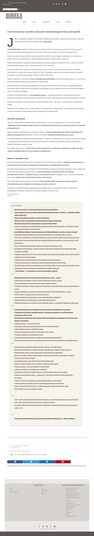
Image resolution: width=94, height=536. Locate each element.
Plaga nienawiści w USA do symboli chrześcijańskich (32, 366)
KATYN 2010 (69, 508)
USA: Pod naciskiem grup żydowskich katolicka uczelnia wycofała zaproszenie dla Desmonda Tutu (47, 237)
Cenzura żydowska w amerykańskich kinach (29, 335)
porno (26, 454)
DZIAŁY (34, 22)
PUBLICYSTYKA (70, 503)
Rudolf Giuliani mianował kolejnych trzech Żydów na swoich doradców (37, 260)
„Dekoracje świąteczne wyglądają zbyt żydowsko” (31, 369)
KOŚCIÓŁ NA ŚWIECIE (72, 488)
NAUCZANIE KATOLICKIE (73, 505)
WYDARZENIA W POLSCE (73, 497)
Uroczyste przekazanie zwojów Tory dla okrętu (34, 332)
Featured (28, 451)
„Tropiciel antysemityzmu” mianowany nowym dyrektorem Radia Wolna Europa (40, 262)
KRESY (68, 499)
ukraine (45, 454)
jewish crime (20, 454)
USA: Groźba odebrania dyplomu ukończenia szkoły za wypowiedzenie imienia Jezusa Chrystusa (46, 399)
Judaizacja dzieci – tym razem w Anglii (27, 323)
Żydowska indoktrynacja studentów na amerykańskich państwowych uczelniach (42, 309)
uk (41, 454)
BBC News (48, 41)
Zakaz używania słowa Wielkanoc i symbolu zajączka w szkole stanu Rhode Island (42, 386)
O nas (58, 22)
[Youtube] (65, 4)
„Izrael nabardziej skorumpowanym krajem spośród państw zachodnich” (38, 297)
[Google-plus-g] (59, 4)
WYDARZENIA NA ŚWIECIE (73, 494)
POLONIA (68, 501)
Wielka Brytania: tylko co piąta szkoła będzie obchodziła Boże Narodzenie (39, 352)
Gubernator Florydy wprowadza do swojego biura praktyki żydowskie (37, 268)
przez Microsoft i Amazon (38, 95)
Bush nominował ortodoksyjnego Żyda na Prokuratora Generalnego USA (38, 246)
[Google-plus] (47, 526)
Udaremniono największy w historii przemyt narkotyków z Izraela (38, 280)
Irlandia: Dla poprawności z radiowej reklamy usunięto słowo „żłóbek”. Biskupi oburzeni (43, 350)
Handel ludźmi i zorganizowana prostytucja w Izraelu (32, 294)
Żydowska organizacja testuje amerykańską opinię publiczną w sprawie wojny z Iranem (43, 235)
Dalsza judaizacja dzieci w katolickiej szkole (29, 329)
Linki (42, 488)
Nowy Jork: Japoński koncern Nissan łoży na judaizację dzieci (35, 402)
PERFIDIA (68, 512)
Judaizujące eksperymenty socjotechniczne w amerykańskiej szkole (37, 326)
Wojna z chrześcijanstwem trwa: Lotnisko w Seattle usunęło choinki (36, 364)
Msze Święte (44, 490)
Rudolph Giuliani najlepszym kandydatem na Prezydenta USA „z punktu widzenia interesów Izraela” (47, 265)
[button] (15, 461)
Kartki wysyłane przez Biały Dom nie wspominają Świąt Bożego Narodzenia (39, 383)
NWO (67, 510)
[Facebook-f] (53, 4)
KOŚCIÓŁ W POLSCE (72, 492)
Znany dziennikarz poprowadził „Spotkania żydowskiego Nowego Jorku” (38, 337)
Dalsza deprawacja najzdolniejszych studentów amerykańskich (35, 300)
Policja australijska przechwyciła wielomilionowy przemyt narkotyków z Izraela (43, 292)
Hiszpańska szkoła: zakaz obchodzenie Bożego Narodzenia (34, 361)
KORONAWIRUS (70, 507)
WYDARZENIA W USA (72, 495)
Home (24, 22)
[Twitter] (56, 4)
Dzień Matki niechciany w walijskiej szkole (28, 389)
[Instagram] (62, 4)
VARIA (67, 514)
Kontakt (69, 22)
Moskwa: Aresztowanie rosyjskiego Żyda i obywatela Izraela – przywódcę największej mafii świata (46, 303)
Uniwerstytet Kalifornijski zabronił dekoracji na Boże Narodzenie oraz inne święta (41, 372)
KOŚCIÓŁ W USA (70, 490)
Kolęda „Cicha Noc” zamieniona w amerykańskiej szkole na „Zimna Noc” (38, 380)
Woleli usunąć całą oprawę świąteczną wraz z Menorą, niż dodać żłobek (38, 347)
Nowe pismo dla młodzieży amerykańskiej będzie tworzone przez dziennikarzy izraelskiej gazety (46, 340)
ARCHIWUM (46, 22)
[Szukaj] (18, 9)
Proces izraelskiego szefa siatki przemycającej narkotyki (36, 283)
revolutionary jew (34, 454)
